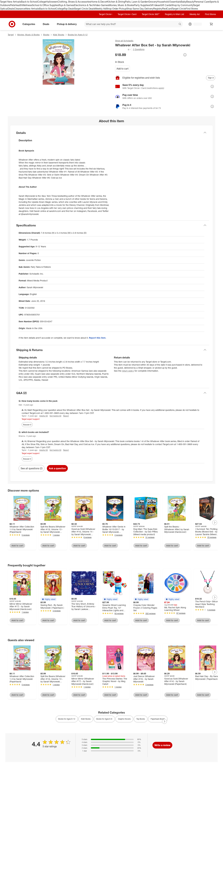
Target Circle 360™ (150, 14)
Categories (28, 23)
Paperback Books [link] (158, 719)
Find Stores (192, 8)
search (180, 24)
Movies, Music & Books (121, 5)
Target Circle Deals (84, 8)
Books (46, 34)
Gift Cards (165, 5)
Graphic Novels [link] (124, 719)
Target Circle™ (105, 14)
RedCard (167, 8)
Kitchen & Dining (116, 1)
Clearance (19, 8)
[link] (123, 49)
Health (18, 5)
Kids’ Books (58, 34)
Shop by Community (182, 5)
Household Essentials (169, 1)
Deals (11, 8)
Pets (12, 5)
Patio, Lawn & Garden (136, 1)
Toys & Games (66, 5)
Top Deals (69, 8)
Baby (183, 1)
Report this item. (97, 337)
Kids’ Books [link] (86, 719)
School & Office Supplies (45, 5)
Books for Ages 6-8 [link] (104, 719)
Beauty (190, 1)
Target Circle (179, 8)
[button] (123, 49)
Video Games (101, 5)
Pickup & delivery (67, 23)
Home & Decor (99, 1)
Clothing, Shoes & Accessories (74, 1)
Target (11, 34)
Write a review (162, 745)
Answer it (27, 424)
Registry (157, 8)
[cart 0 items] (211, 24)
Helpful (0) (43, 416)
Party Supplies (142, 5)
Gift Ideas (155, 5)
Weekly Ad (100, 8)
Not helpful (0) (55, 416)
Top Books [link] (140, 719)
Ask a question (57, 468)
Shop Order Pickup (116, 8)
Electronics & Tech (84, 5)
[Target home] (12, 24)
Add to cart (122, 68)
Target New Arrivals (10, 1)
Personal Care (201, 1)
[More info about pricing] (185, 55)
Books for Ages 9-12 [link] (66, 719)
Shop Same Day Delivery (139, 8)
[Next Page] (214, 522)
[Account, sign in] (196, 24)
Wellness (27, 5)
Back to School (29, 1)
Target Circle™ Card (127, 14)
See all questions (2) (31, 468)
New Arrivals (32, 8)
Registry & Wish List (174, 14)
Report (66, 416)
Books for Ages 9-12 (78, 34)
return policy (128, 370)
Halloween (52, 1)
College (41, 1)
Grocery (152, 1)
